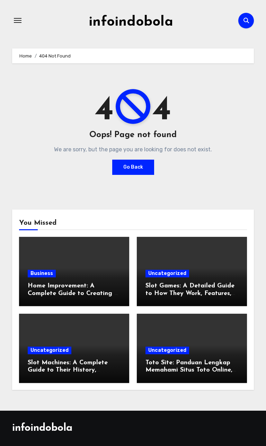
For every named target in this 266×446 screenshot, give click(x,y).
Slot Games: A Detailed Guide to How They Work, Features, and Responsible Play (189, 293)
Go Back (133, 167)
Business (41, 273)
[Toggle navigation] (17, 20)
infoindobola (131, 22)
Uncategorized (167, 273)
